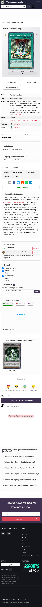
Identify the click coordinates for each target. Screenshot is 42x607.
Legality (6, 172)
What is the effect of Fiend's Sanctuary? (19, 462)
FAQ (17, 176)
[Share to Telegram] (30, 182)
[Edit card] (24, 95)
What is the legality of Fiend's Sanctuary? (20, 480)
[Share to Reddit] (22, 182)
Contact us (25, 535)
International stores (12, 271)
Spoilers (13, 82)
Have (7, 281)
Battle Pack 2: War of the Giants (14, 202)
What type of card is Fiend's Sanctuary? (19, 456)
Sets (6, 273)
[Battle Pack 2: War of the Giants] (5, 35)
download (16, 124)
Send (36, 291)
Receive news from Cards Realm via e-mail (21, 505)
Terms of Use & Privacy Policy (31, 556)
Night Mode (4, 569)
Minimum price (8, 303)
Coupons (24, 541)
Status (24, 552)
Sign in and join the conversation (21, 400)
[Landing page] (2, 2)
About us (24, 538)
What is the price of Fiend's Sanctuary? (19, 468)
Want (7, 278)
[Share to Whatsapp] (26, 182)
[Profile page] (33, 6)
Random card (31, 82)
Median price (21, 303)
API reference (26, 547)
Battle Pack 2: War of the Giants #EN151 (23, 121)
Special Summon (16, 149)
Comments (7, 176)
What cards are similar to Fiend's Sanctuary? (21, 485)
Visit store (36, 248)
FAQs (23, 550)
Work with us (26, 544)
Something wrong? (21, 187)
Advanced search (12, 87)
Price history (9, 330)
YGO (3, 22)
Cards (8, 22)
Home (24, 532)
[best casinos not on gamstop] (31, 567)
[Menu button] (38, 4)
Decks (31, 303)
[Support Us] (3, 533)
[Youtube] (9, 533)
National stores (10, 268)
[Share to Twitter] (18, 182)
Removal (5, 149)
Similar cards (17, 172)
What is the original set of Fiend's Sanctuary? (21, 474)
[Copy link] (9, 182)
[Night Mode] (28, 6)
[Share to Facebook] (14, 182)
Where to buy (30, 172)
